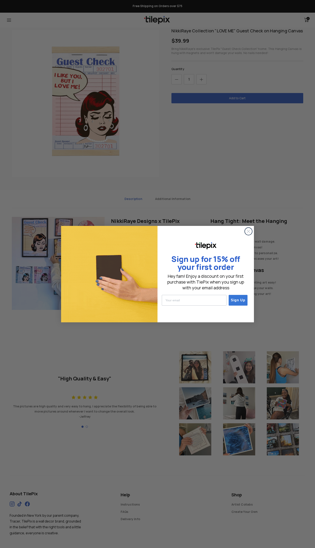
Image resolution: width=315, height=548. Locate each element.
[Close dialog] (248, 231)
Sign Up (238, 300)
